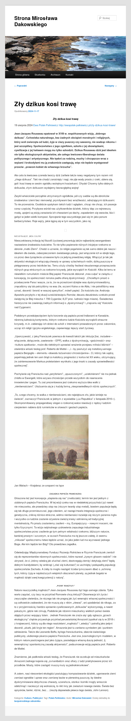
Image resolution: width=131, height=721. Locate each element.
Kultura (28, 697)
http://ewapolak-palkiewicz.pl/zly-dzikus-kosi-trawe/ (87, 125)
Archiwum (55, 74)
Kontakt (69, 74)
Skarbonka (40, 74)
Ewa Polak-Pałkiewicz (45, 125)
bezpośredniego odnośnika (27, 701)
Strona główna (22, 74)
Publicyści (38, 697)
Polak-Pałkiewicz (57, 697)
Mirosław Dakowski (81, 697)
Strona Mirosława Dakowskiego (35, 21)
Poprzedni (20, 85)
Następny (111, 85)
